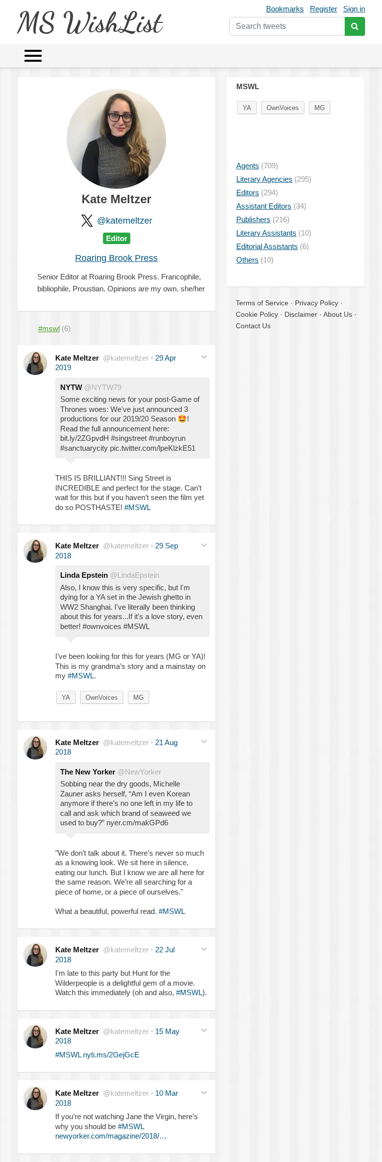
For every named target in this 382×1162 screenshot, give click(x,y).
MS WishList (89, 22)
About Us (337, 314)
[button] (204, 357)
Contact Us (253, 326)
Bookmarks (285, 8)
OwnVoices (102, 697)
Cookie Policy (257, 314)
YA (66, 697)
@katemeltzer (124, 221)
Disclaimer (301, 314)
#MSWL (137, 507)
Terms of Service (262, 303)
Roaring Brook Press (116, 258)
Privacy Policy (316, 303)
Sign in (354, 8)
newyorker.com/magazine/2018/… (111, 1136)
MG (138, 697)
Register (323, 8)
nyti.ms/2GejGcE (111, 1054)
